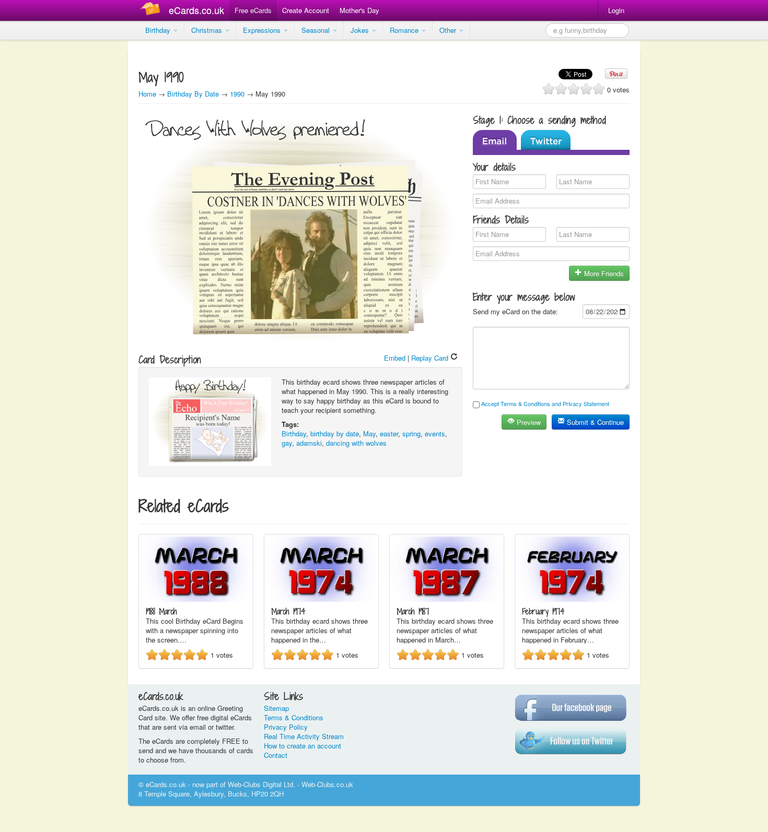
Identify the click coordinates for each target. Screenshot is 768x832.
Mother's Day (359, 10)
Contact (275, 755)
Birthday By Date (194, 94)
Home (147, 94)
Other (448, 30)
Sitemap (276, 708)
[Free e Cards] (152, 10)
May (369, 433)
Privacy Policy (286, 727)
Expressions (263, 30)
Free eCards (253, 10)
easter (389, 433)
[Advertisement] (42, 198)
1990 (237, 94)
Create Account (305, 10)
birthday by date (334, 433)
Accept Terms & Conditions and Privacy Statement (545, 403)
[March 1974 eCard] (321, 599)
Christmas (207, 30)
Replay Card (430, 358)
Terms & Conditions (293, 717)
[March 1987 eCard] (447, 599)
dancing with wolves (356, 443)
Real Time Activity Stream (304, 736)
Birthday (158, 30)
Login (616, 10)
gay (287, 443)
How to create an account (302, 746)
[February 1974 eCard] (572, 599)
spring (411, 433)
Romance (405, 30)
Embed (394, 358)
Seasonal (316, 30)
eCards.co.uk (196, 10)
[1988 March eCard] (196, 599)
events (435, 433)
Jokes (361, 30)
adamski (309, 443)
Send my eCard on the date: (515, 311)
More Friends (603, 273)
